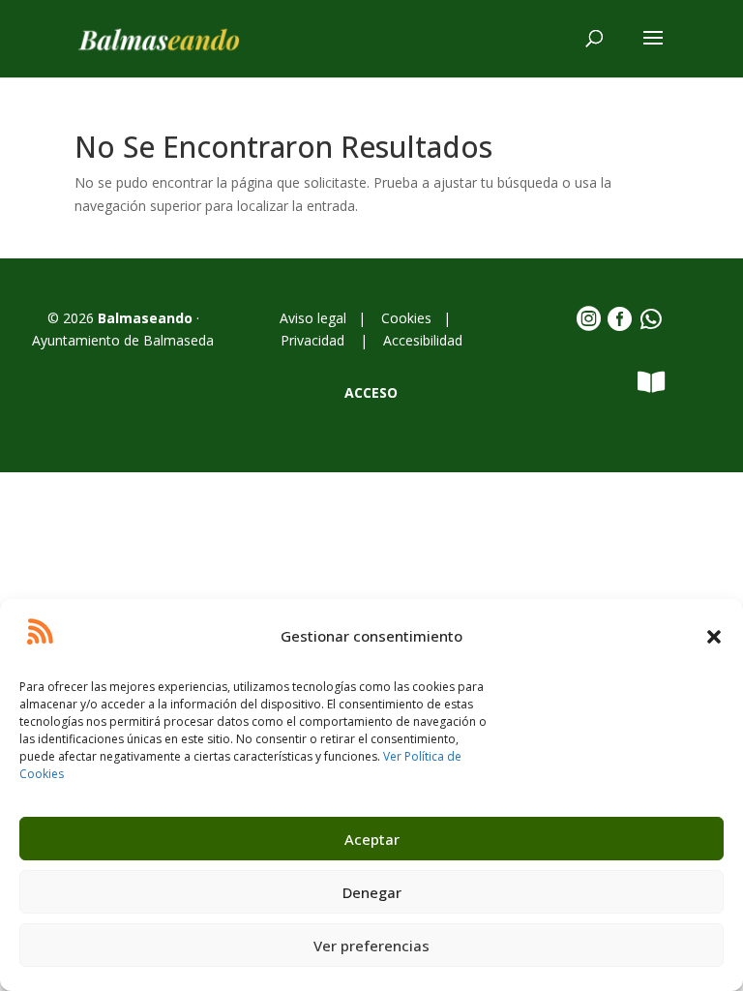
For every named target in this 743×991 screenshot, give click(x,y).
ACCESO (371, 392)
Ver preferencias (371, 945)
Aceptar (372, 839)
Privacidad (314, 340)
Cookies (406, 318)
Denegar (371, 892)
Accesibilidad (422, 340)
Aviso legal (317, 318)
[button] (714, 636)
